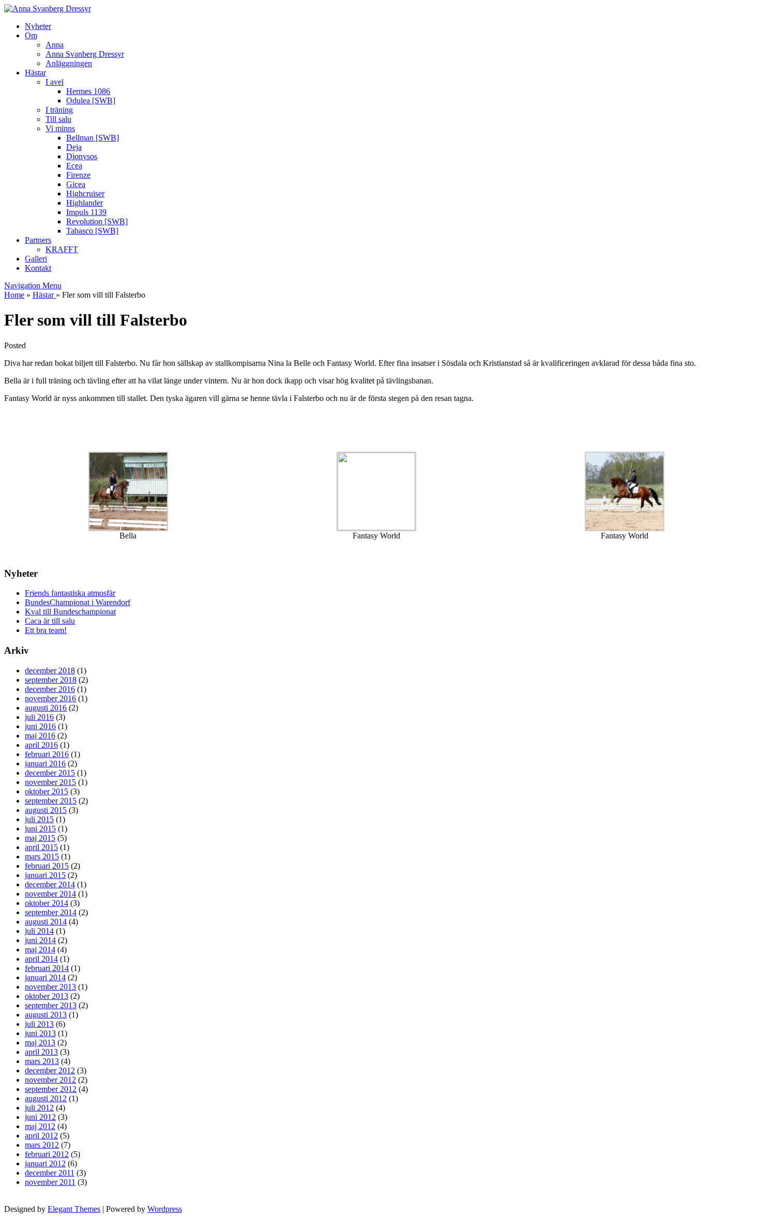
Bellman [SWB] (92, 137)
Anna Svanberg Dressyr (84, 54)
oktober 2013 (46, 996)
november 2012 (50, 1079)
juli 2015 (39, 819)
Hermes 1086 (88, 91)
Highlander (84, 202)
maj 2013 (40, 1042)
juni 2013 (40, 1033)
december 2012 (50, 1070)
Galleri (36, 258)
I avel (54, 82)
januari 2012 (45, 1163)
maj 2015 (40, 838)
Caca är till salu (50, 620)
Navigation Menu (33, 285)
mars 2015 (42, 856)
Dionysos (81, 156)
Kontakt (38, 268)
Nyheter (38, 26)
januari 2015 (45, 875)
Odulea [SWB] (90, 100)
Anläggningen (68, 63)
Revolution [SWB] (97, 221)
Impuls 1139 (86, 212)
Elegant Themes (74, 1209)
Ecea (74, 165)
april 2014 (41, 958)
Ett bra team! (46, 630)
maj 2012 (40, 1126)
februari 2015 (47, 865)
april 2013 (41, 1051)
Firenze (78, 175)
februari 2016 (47, 754)
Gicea (75, 184)
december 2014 (50, 884)
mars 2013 (42, 1061)
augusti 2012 (46, 1098)
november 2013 (50, 986)
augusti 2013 (46, 1014)
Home (14, 294)
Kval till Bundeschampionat (70, 611)
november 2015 (50, 782)
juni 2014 (40, 940)
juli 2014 (39, 931)
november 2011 (50, 1182)
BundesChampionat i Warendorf (77, 602)
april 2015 (41, 847)
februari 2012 (47, 1154)
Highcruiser (85, 193)
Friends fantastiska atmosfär (70, 593)
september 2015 (51, 800)
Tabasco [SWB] (92, 230)
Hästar (35, 72)
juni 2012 (40, 1117)
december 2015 (50, 772)
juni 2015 (40, 828)
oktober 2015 (46, 791)
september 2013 (51, 1005)
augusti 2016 (46, 707)
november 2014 (50, 893)
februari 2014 (47, 968)
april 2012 (41, 1135)
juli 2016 (39, 717)
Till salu (58, 119)
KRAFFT (61, 249)
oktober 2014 (46, 903)
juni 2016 (40, 726)
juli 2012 (39, 1107)
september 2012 (51, 1089)
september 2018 (51, 679)
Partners (38, 240)
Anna (54, 44)
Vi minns (60, 128)
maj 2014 (40, 949)
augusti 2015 (46, 810)
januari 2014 (45, 977)
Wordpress (164, 1209)
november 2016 (50, 698)
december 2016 (50, 689)
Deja (74, 147)
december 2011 (49, 1172)
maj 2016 (40, 735)
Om (31, 35)
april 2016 (41, 745)
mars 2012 (42, 1144)
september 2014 (51, 912)
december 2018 (50, 670)
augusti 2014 (46, 921)
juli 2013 (39, 1024)
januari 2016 (45, 763)
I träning (59, 109)
